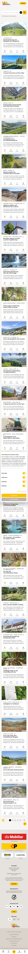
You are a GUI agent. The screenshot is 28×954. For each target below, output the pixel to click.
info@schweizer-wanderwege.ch (14, 873)
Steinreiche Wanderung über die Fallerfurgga (10, 272)
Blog (14, 911)
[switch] (24, 477)
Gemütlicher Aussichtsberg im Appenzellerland (11, 371)
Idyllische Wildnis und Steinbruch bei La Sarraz (10, 206)
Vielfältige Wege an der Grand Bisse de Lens (10, 671)
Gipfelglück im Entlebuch (11, 704)
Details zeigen (20, 491)
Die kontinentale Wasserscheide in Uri (9, 802)
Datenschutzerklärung (14, 941)
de (10, 919)
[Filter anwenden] (24, 12)
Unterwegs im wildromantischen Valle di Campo (11, 306)
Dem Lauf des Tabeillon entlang (13, 604)
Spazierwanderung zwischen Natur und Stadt (11, 172)
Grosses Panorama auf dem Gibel (13, 73)
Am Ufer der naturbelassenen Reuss (10, 572)
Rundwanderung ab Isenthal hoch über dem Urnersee (12, 105)
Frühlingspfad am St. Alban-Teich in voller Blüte (11, 437)
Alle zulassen (14, 495)
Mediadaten (14, 945)
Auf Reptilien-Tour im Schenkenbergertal (10, 139)
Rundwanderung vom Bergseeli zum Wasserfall (11, 40)
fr (14, 919)
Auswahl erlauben (14, 499)
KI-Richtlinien (14, 943)
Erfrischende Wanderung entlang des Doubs (11, 637)
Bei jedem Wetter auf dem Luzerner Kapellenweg (11, 239)
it (18, 919)
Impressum (14, 936)
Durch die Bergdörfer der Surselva (14, 339)
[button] (13, 951)
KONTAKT (14, 883)
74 (24, 820)
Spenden (23, 3)
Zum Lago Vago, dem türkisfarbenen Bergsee (10, 736)
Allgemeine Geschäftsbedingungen (14, 938)
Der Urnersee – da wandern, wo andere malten (12, 538)
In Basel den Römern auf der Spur (13, 404)
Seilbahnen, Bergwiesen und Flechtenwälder (10, 504)
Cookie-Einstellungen (14, 934)
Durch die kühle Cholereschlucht (13, 770)
